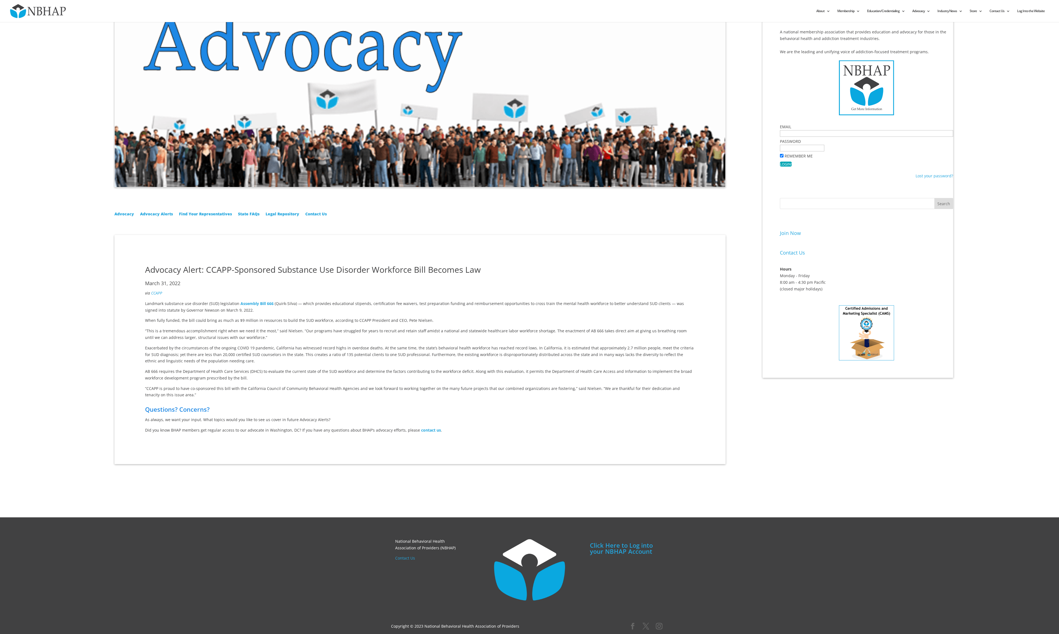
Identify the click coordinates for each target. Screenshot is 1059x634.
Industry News (947, 11)
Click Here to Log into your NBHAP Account (621, 548)
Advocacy (918, 11)
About (820, 11)
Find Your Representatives (205, 214)
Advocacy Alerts (156, 214)
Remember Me (799, 156)
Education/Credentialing (883, 11)
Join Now (790, 233)
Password (790, 141)
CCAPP (156, 293)
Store (973, 11)
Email (785, 126)
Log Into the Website (1031, 11)
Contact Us (997, 11)
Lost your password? (934, 175)
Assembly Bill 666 (257, 303)
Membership (845, 11)
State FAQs (249, 214)
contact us (431, 430)
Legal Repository (282, 214)
